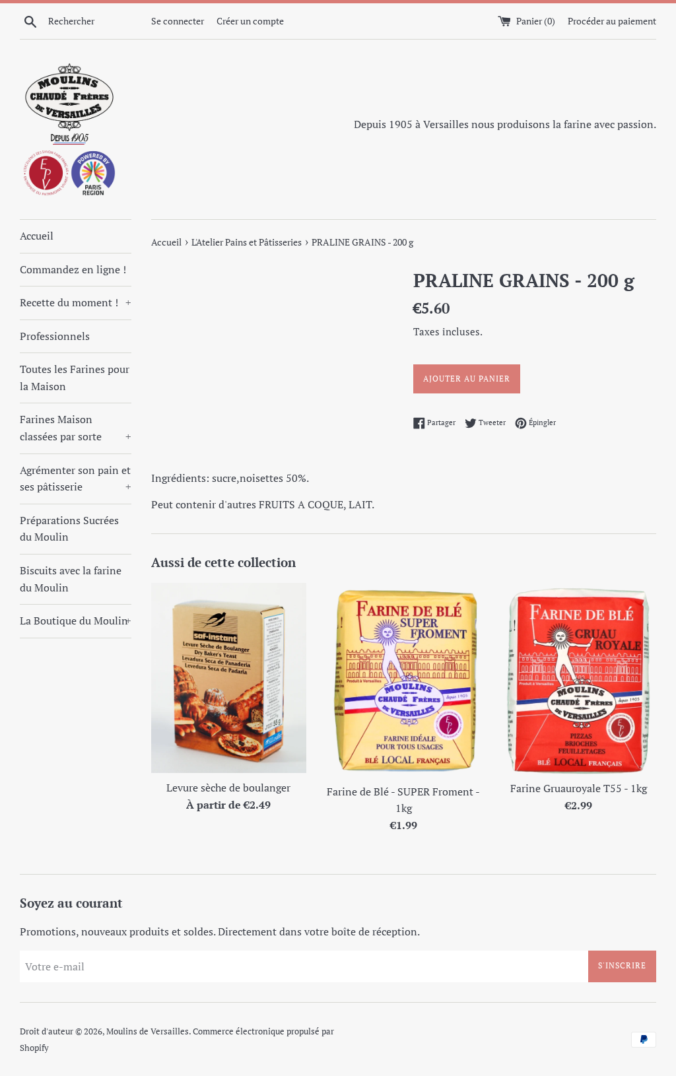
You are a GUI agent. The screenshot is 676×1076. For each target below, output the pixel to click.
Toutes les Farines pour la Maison (74, 377)
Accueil (36, 235)
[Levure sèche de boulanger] (228, 678)
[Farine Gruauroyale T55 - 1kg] (578, 678)
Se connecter (177, 21)
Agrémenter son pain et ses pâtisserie (75, 478)
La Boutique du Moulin (75, 620)
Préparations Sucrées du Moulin (69, 529)
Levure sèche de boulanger (228, 787)
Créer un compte (250, 21)
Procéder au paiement (612, 21)
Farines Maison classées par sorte (75, 428)
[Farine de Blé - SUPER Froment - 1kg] (403, 680)
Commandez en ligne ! (73, 269)
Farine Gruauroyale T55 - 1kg (578, 788)
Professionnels (55, 336)
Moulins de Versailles (147, 1031)
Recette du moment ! (75, 302)
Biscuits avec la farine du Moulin (70, 579)
